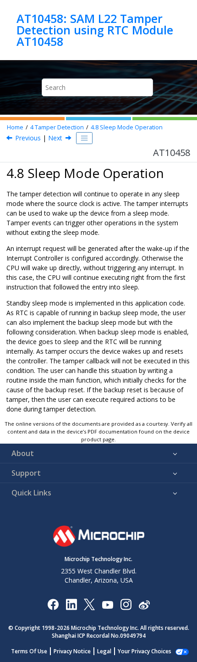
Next (55, 138)
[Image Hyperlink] (107, 604)
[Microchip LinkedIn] (71, 604)
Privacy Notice (72, 651)
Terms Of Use (29, 651)
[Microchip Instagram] (125, 604)
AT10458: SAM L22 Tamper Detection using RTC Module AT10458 (94, 30)
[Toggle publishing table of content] (84, 138)
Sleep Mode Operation (127, 127)
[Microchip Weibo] (144, 604)
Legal (104, 651)
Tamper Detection (57, 127)
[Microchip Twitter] (89, 604)
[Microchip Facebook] (53, 604)
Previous (28, 138)
